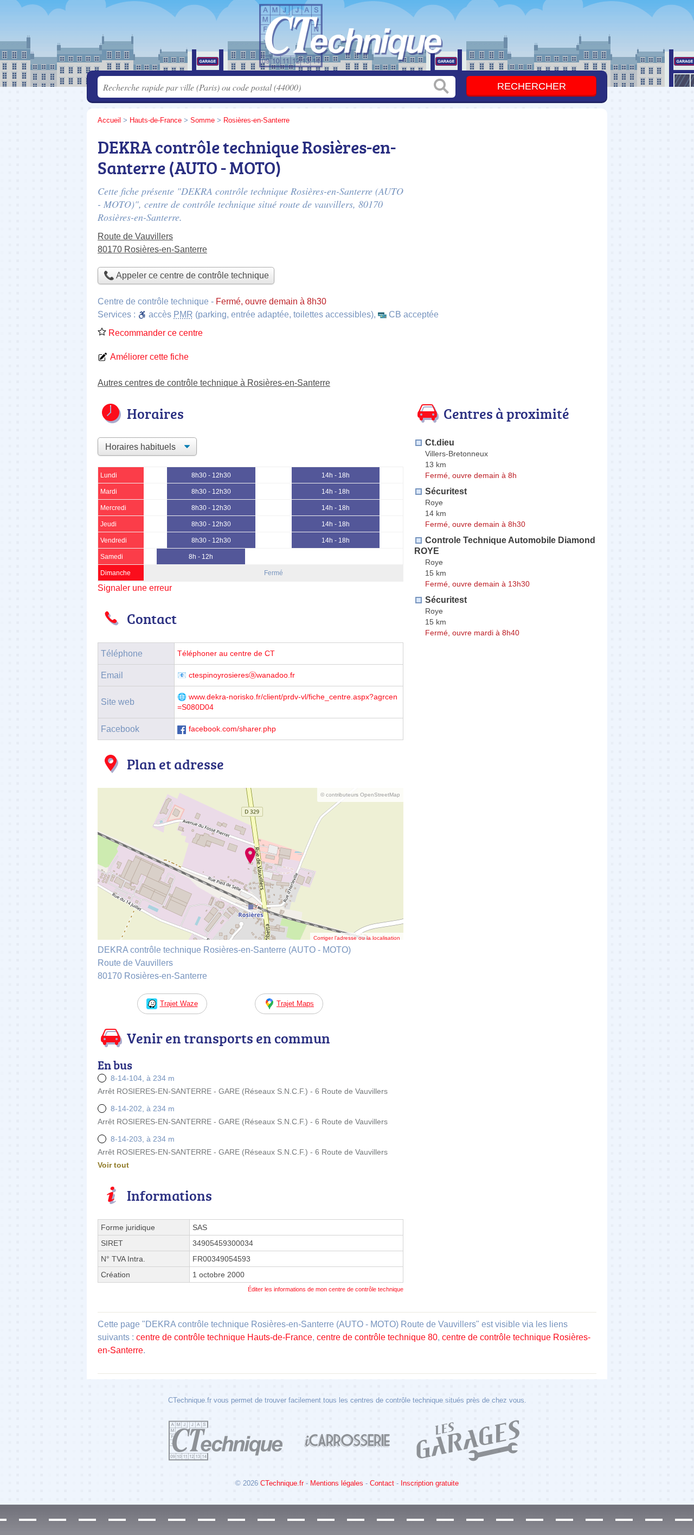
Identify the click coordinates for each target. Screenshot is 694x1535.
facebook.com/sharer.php (232, 729)
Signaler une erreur (135, 588)
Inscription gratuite (430, 1483)
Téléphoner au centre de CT (226, 653)
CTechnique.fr (282, 1483)
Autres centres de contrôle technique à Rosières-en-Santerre (214, 382)
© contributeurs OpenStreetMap (360, 795)
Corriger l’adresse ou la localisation (356, 938)
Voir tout (113, 1165)
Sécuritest (446, 491)
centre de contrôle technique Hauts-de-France (224, 1337)
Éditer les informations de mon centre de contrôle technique (325, 1289)
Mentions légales (336, 1483)
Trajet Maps (295, 1003)
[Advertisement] (505, 894)
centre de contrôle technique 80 (377, 1337)
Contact (382, 1483)
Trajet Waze (179, 1003)
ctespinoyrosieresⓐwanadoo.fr (242, 675)
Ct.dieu (439, 442)
